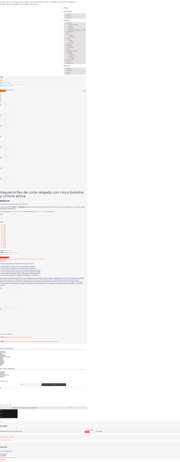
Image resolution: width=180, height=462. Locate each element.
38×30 (48, 341)
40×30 (56, 341)
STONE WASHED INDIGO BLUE (24, 337)
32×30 (13, 341)
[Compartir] (3, 459)
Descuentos (40, 259)
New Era (2, 361)
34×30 (17, 341)
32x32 (4, 226)
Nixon (1, 359)
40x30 (4, 247)
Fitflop (1, 358)
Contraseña (102, 431)
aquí (26, 204)
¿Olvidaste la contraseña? (7, 437)
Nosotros (2, 371)
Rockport (2, 362)
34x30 (4, 230)
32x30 (4, 228)
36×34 (37, 341)
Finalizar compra (4, 457)
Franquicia (2, 376)
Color (1, 214)
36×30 (29, 341)
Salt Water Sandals (5, 356)
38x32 (4, 240)
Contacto (2, 372)
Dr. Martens (3, 352)
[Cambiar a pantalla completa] (2, 459)
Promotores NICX (4, 374)
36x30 (4, 235)
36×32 (33, 341)
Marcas (2, 377)
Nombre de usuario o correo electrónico (14, 431)
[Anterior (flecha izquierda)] (0, 461)
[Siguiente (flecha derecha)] (2, 461)
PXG (1, 365)
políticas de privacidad (16, 211)
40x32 (4, 246)
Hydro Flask (3, 355)
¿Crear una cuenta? (5, 440)
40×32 (52, 341)
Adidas (2, 363)
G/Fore (2, 364)
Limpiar (15, 252)
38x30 (4, 244)
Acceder (87, 432)
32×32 (9, 341)
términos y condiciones (40, 211)
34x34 (4, 233)
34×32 (21, 341)
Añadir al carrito (5, 257)
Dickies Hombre (22, 259)
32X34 (4, 225)
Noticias (2, 373)
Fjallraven (2, 354)
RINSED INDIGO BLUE (9, 337)
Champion (2, 351)
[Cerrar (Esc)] (4, 459)
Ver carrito (13, 457)
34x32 (4, 232)
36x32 (4, 237)
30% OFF (34, 259)
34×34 (25, 341)
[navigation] (90, 450)
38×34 (44, 341)
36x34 (4, 239)
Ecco (1, 353)
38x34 (4, 242)
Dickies (15, 259)
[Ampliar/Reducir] (0, 459)
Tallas (1, 222)
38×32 (40, 341)
